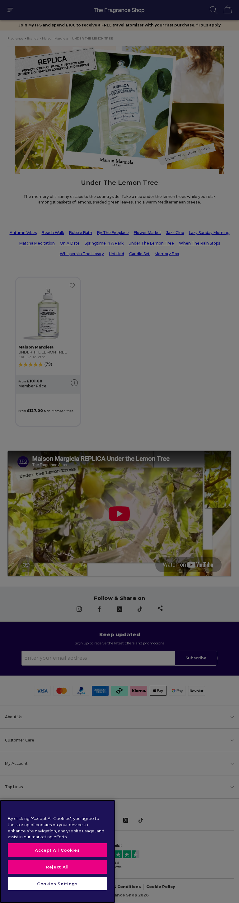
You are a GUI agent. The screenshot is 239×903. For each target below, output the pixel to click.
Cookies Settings (57, 883)
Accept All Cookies (57, 850)
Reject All (57, 866)
